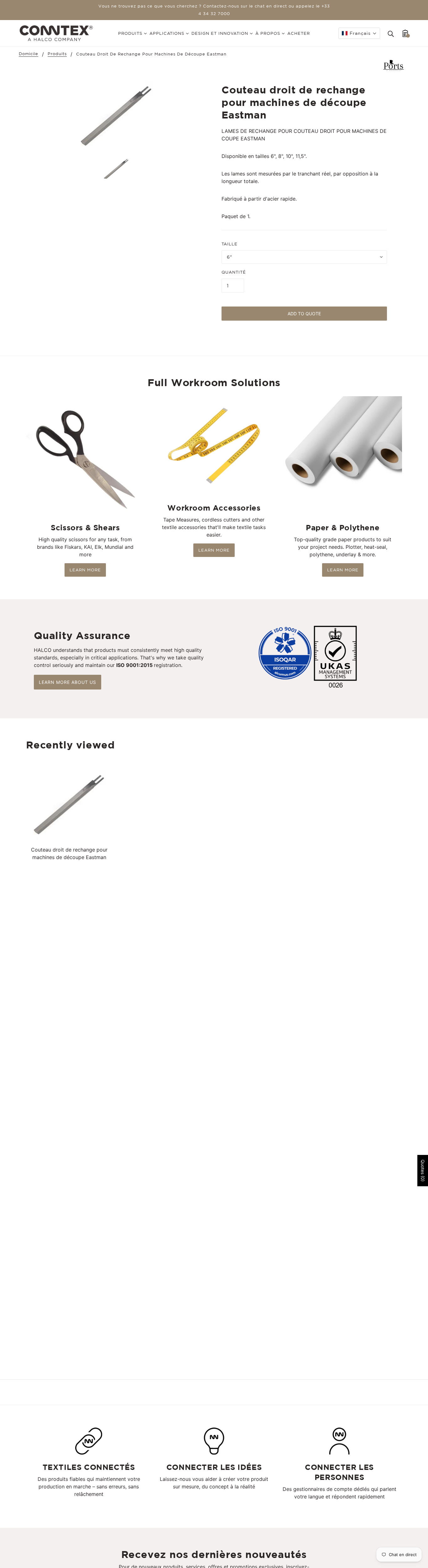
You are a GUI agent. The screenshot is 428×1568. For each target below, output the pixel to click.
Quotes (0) (422, 1171)
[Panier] (405, 33)
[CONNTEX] (56, 32)
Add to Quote (304, 313)
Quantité (234, 272)
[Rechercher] (391, 33)
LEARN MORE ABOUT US (67, 682)
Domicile (28, 54)
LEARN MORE (85, 570)
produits (57, 54)
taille (229, 244)
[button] (359, 33)
